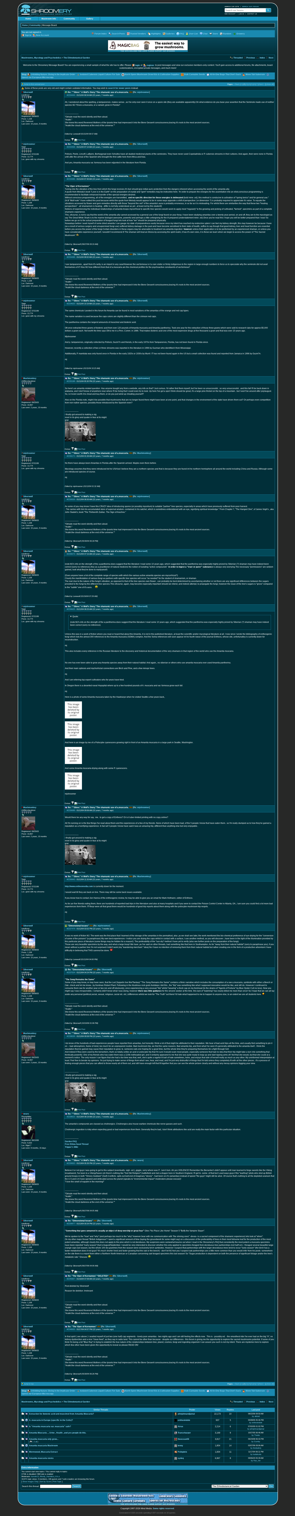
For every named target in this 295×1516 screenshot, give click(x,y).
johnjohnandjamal (186, 1414)
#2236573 (71, 554)
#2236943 (71, 879)
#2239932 (71, 1163)
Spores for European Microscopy (38, 77)
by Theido (256, 1435)
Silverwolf (142, 144)
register (150, 65)
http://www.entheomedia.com (79, 886)
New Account (230, 13)
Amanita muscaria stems (41, 1458)
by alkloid (256, 1416)
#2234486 (71, 179)
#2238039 (71, 1036)
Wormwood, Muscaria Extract (43, 1452)
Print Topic (57, 1482)
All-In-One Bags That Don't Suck (225, 74)
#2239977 (71, 1224)
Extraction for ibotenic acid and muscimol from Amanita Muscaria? (61, 1414)
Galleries (170, 34)
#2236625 (71, 609)
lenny (180, 1445)
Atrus (180, 1426)
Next (270, 58)
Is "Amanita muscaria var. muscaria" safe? (50, 1426)
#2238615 (71, 1117)
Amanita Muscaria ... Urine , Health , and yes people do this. (57, 1433)
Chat (205, 34)
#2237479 (71, 929)
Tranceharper (184, 1433)
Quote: (75, 616)
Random (227, 34)
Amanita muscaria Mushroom (43, 1445)
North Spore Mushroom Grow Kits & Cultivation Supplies (152, 74)
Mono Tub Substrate (255, 74)
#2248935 (71, 1329)
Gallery (89, 19)
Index (262, 58)
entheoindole (184, 1420)
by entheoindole (255, 1423)
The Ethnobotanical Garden (77, 58)
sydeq (181, 1458)
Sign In (28, 35)
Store (215, 34)
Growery (240, 34)
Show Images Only (30, 1482)
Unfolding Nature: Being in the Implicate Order (53, 74)
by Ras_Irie (256, 1461)
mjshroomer (143, 92)
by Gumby (255, 1441)
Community (69, 19)
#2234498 (71, 257)
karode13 (35, 1476)
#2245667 (71, 1279)
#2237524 (71, 972)
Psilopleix (182, 1452)
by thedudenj (255, 1448)
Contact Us (252, 13)
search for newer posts (119, 88)
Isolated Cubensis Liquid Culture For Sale (100, 74)
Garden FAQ (71, 1141)
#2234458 (71, 147)
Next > (261, 84)
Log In (241, 13)
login (137, 65)
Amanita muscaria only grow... (43, 1439)
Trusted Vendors (138, 34)
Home (28, 19)
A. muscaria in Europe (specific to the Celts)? (51, 1420)
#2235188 (71, 381)
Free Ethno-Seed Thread (76, 1144)
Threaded (238, 58)
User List (193, 34)
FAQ (182, 34)
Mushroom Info (48, 19)
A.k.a (57, 1476)
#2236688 (71, 810)
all (36, 1442)
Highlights (156, 34)
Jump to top (29, 1384)
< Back (237, 84)
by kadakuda (255, 1454)
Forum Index (101, 34)
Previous (250, 58)
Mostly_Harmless (47, 1476)
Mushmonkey (143, 453)
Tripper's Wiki (71, 1147)
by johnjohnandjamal (255, 1429)
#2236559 (71, 499)
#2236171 (71, 456)
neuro (140, 1160)
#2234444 (71, 95)
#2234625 (71, 304)
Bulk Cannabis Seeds (194, 74)
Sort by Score (45, 1482)
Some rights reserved (163, 1508)
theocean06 (183, 1439)
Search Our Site (232, 6)
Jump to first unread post (34, 84)
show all (269, 84)
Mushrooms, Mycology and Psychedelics (41, 58)
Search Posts (118, 34)
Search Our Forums (250, 6)
